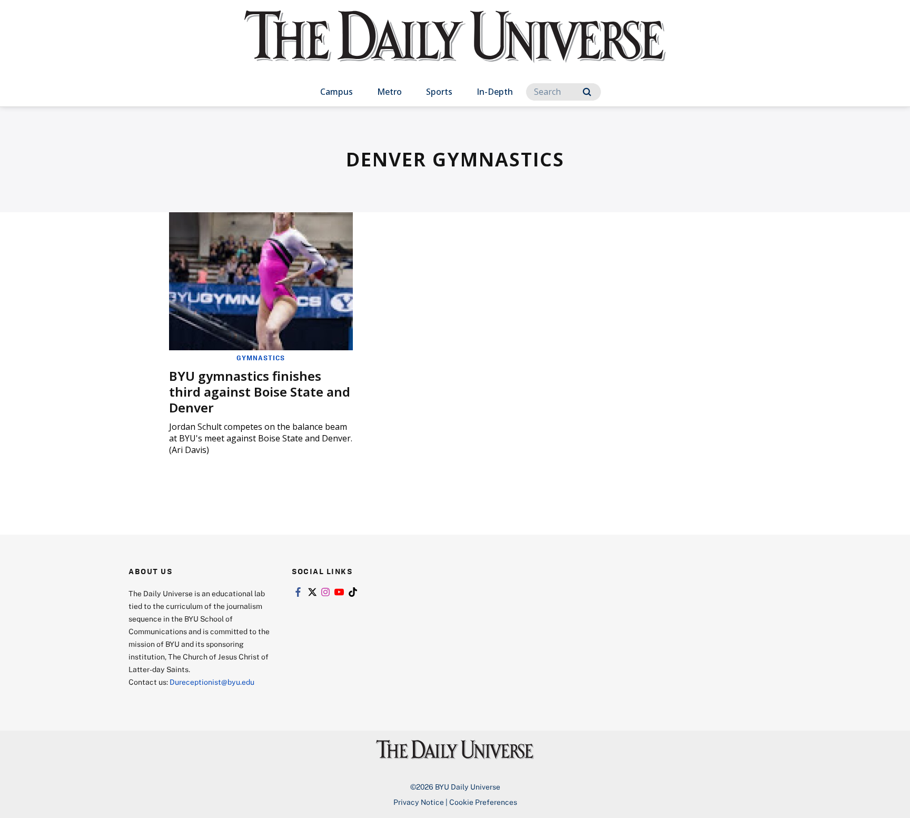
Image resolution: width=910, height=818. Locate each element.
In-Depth (495, 91)
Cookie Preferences (483, 801)
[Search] (587, 92)
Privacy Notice (418, 801)
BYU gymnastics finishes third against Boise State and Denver (259, 391)
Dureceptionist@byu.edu (212, 681)
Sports (439, 91)
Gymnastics (260, 357)
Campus (336, 91)
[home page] (455, 47)
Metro (389, 91)
